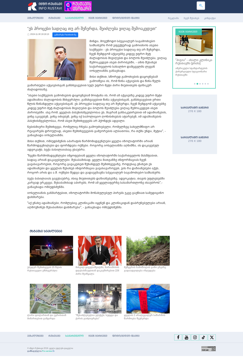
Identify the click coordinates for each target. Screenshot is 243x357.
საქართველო (75, 18)
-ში (48, 351)
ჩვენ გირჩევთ (98, 18)
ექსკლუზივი (35, 18)
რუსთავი (54, 18)
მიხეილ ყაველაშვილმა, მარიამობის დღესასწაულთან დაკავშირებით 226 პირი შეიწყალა (97, 270)
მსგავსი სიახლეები (46, 231)
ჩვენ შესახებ (191, 18)
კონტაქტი (210, 18)
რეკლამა (173, 18)
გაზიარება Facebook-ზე (65, 35)
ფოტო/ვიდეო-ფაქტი (126, 18)
